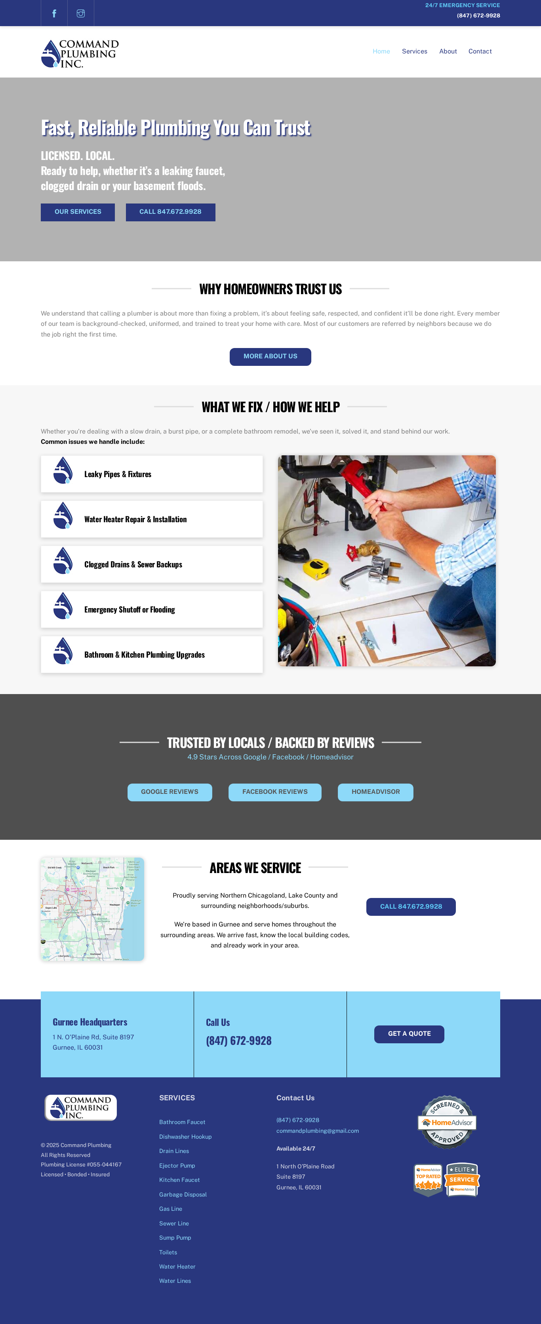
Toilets (168, 1252)
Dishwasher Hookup (185, 1136)
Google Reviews (169, 791)
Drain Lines (174, 1150)
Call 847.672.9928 (170, 211)
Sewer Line (174, 1223)
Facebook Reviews (275, 791)
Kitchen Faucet (179, 1179)
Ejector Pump (177, 1165)
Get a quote (409, 1033)
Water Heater (177, 1266)
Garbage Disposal (183, 1194)
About (448, 51)
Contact (480, 51)
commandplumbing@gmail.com (317, 1130)
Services (414, 51)
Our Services (78, 211)
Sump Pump (175, 1237)
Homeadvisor (376, 791)
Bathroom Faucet (182, 1122)
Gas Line (170, 1208)
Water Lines (175, 1280)
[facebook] (54, 13)
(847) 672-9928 (478, 15)
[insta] (81, 13)
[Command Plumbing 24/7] (80, 63)
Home (381, 51)
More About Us (270, 356)
